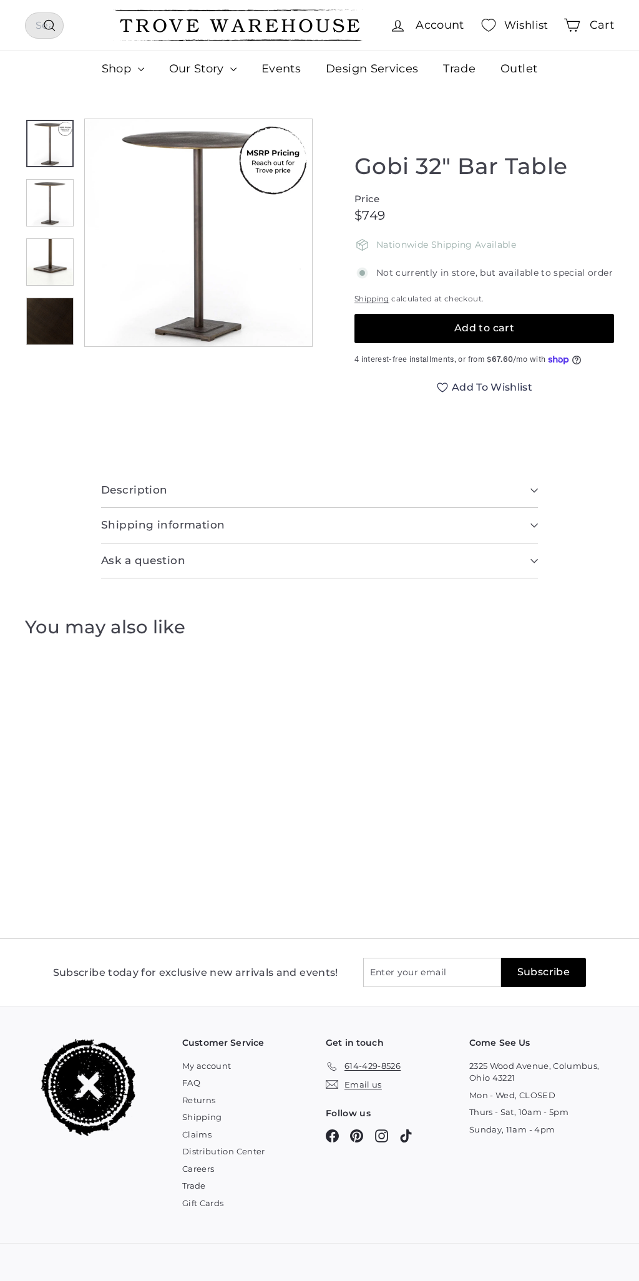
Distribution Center (223, 1151)
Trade (459, 68)
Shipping (371, 298)
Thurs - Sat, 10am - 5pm (518, 1112)
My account (207, 1066)
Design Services (372, 68)
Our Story (198, 68)
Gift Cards (203, 1203)
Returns (198, 1100)
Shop (118, 68)
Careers (198, 1169)
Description (134, 490)
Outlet (518, 68)
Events (281, 68)
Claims (197, 1134)
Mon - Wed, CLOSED (512, 1095)
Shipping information (163, 525)
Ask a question (143, 560)
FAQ (191, 1083)
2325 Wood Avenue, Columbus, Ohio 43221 (534, 1072)
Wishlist (526, 25)
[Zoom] (198, 232)
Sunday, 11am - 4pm (512, 1129)
